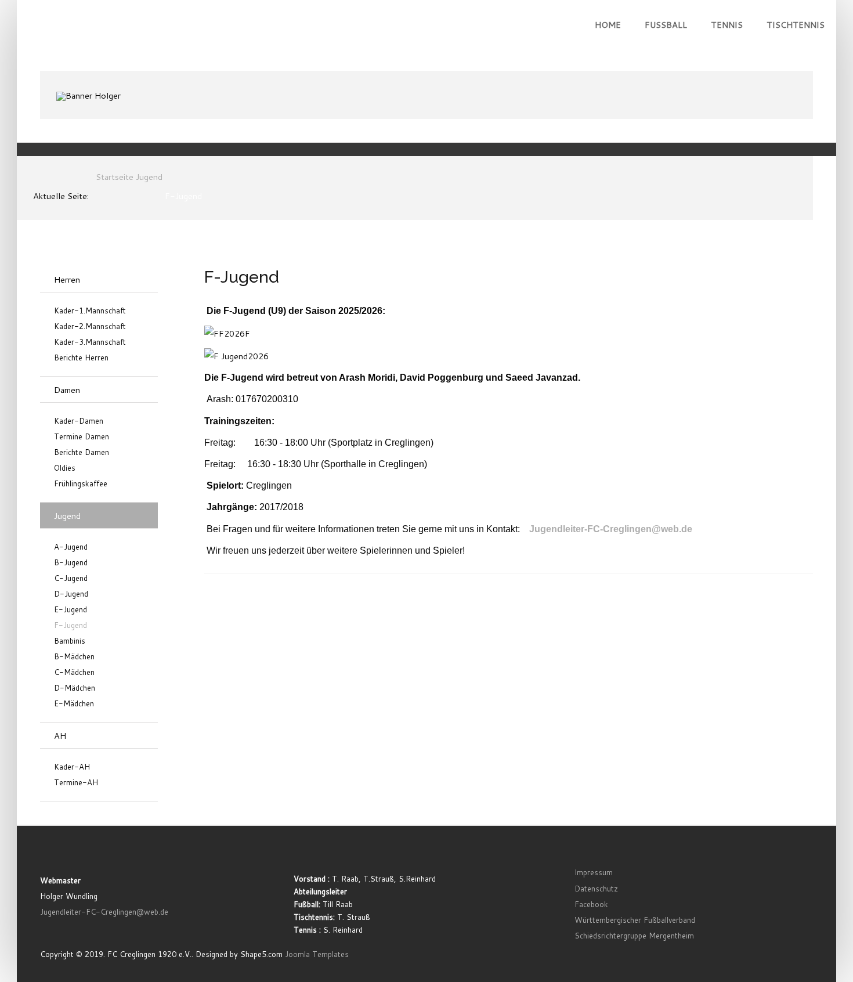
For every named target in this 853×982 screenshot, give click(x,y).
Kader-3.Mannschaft (90, 342)
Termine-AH (76, 782)
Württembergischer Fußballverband (634, 920)
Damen (67, 390)
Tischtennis (796, 25)
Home (608, 25)
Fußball (666, 25)
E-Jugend (70, 609)
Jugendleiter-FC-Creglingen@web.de (610, 529)
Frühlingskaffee (80, 483)
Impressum (593, 872)
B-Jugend (71, 562)
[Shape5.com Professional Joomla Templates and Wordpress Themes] (64, 854)
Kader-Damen (78, 421)
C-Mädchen (74, 672)
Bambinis (69, 641)
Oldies (64, 468)
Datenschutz (596, 888)
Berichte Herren (81, 357)
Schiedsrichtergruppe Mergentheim (634, 935)
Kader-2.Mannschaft (90, 326)
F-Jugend (70, 625)
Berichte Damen (81, 452)
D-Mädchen (74, 688)
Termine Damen (81, 436)
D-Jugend (71, 594)
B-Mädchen (74, 656)
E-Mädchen (74, 703)
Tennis (727, 25)
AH (60, 736)
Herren (67, 279)
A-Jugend (71, 547)
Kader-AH (72, 767)
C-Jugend (71, 578)
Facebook (591, 904)
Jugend (67, 516)
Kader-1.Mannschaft (90, 310)
